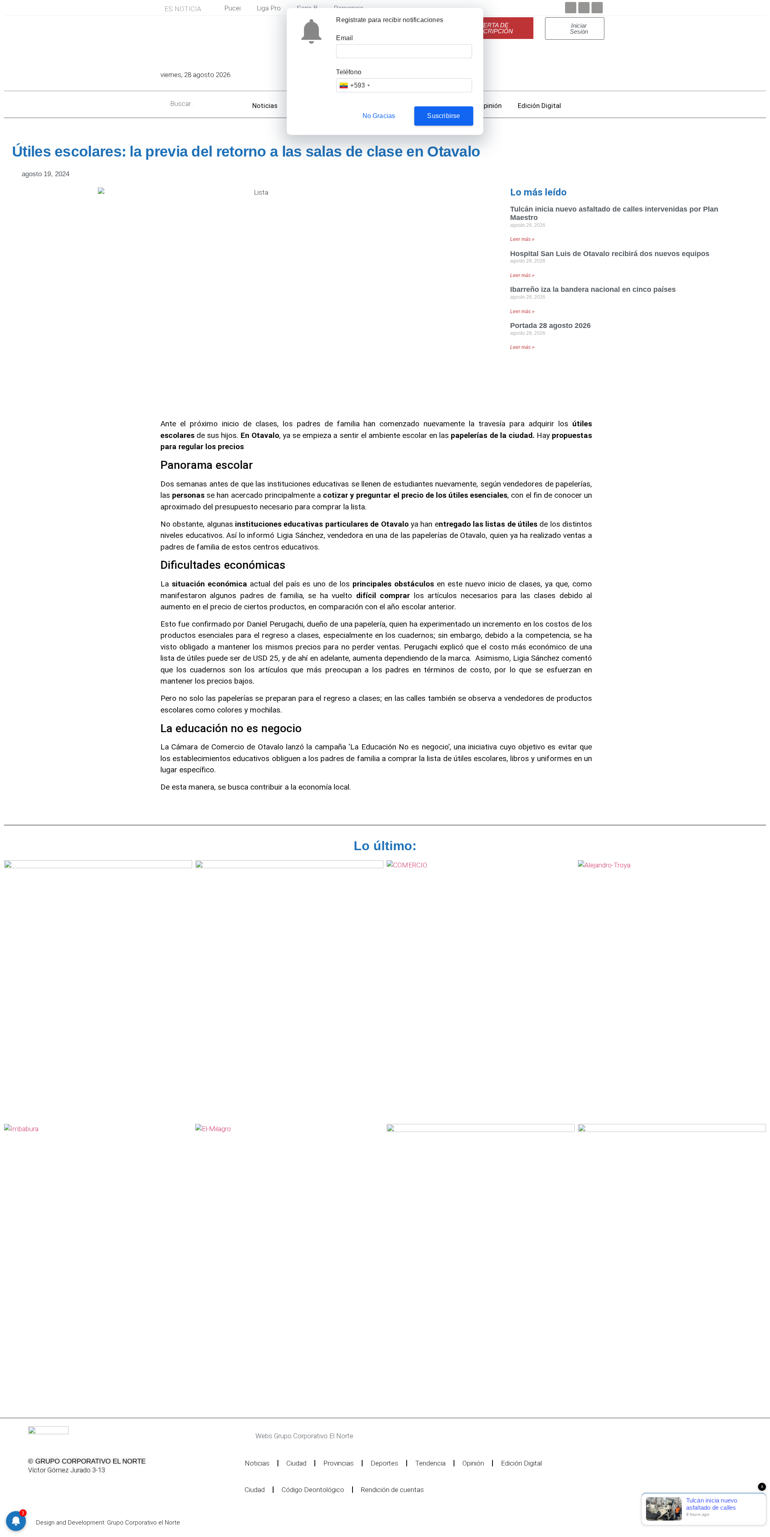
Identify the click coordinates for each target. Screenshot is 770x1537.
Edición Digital (539, 106)
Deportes (384, 1463)
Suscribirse (443, 115)
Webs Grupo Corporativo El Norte (304, 1436)
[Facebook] (570, 7)
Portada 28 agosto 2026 (550, 326)
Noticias (265, 106)
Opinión (490, 106)
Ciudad (296, 1463)
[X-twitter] (54, 1487)
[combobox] (354, 85)
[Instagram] (74, 1487)
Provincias (338, 1463)
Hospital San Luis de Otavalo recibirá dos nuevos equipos (609, 254)
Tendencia (430, 1463)
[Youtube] (597, 7)
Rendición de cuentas (392, 1490)
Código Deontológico (313, 1490)
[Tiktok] (94, 1487)
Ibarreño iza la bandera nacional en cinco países (593, 289)
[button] (362, 1436)
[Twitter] (584, 7)
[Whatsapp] (115, 1487)
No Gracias (379, 115)
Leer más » (522, 239)
